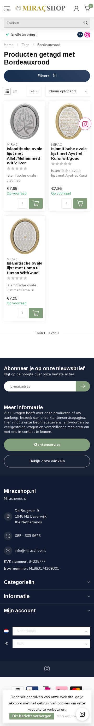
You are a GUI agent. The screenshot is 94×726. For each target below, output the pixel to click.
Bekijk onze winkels (47, 461)
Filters (44, 75)
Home (9, 45)
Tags (25, 45)
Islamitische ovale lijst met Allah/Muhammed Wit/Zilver (24, 155)
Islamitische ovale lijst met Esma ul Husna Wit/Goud (24, 268)
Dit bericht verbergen (31, 716)
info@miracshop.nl (30, 550)
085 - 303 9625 (27, 535)
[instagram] (82, 714)
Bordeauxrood (48, 45)
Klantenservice (47, 444)
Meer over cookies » (71, 716)
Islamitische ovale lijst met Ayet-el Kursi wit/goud (69, 153)
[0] (87, 8)
